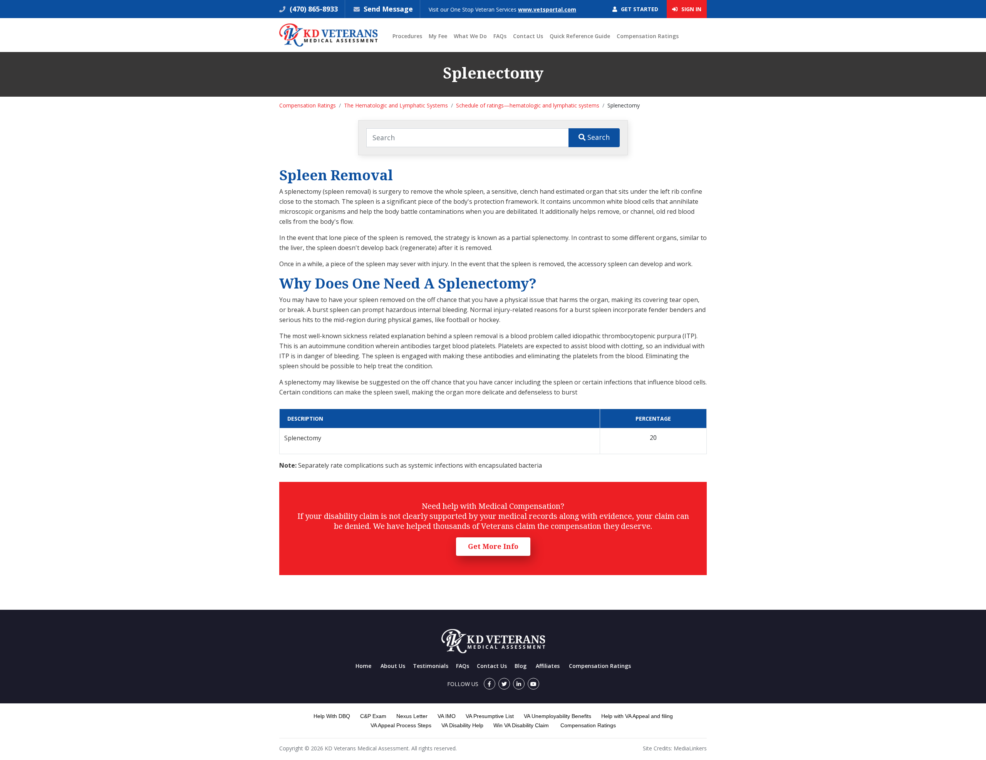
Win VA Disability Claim (521, 725)
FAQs (499, 36)
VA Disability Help (462, 725)
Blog (521, 665)
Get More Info (493, 546)
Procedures (407, 36)
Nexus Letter (412, 716)
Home (363, 665)
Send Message (388, 8)
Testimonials (430, 665)
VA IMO (447, 716)
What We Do (470, 36)
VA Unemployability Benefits (557, 716)
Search (597, 137)
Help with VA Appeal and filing (637, 716)
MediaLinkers (690, 748)
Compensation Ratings (648, 36)
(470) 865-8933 (313, 8)
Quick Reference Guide (580, 36)
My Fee (438, 36)
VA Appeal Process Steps (401, 725)
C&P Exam (373, 716)
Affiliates (548, 665)
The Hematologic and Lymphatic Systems (396, 105)
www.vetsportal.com (547, 9)
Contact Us (528, 36)
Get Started (638, 9)
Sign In (690, 9)
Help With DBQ (332, 716)
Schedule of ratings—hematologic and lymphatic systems (527, 105)
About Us (393, 665)
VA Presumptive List (490, 716)
